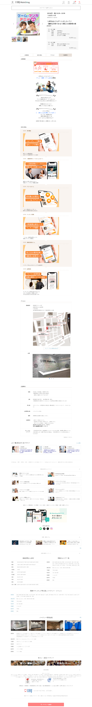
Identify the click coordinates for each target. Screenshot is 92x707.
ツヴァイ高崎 (19, 651)
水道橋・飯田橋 (72, 565)
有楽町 (56, 562)
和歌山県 (33, 564)
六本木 (75, 562)
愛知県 (18, 567)
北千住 (64, 563)
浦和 (57, 572)
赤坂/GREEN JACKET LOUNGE (67, 635)
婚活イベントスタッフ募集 (52, 505)
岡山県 (18, 579)
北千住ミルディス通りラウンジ (31, 635)
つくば (53, 575)
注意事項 (65, 55)
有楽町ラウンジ (57, 633)
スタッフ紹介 (42, 505)
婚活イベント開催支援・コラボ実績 (30, 505)
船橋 (56, 570)
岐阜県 (24, 567)
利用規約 (26, 685)
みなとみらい (57, 567)
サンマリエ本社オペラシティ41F (43, 635)
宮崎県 (30, 584)
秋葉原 (61, 563)
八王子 (60, 565)
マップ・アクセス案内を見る (51, 348)
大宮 (53, 572)
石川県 (21, 577)
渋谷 (78, 563)
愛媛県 (21, 582)
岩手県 (18, 572)
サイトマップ (70, 685)
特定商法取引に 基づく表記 (35, 685)
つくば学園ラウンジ (20, 646)
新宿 (53, 562)
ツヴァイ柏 (24, 641)
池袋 (77, 562)
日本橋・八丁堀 (65, 565)
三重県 (27, 567)
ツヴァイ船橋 (29, 641)
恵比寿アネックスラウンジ (73, 633)
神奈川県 (22, 562)
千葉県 (25, 562)
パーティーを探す (47, 704)
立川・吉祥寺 (68, 563)
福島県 (24, 572)
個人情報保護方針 (46, 685)
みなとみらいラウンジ (26, 639)
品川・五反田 (55, 563)
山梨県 (21, 574)
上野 (59, 563)
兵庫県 (24, 564)
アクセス (52, 55)
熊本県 (24, 584)
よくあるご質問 (55, 685)
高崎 (53, 580)
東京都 (18, 562)
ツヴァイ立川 (52, 635)
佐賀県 (21, 584)
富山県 (18, 577)
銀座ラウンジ (27, 633)
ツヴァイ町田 (58, 635)
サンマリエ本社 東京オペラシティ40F (35, 636)
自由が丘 (54, 565)
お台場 (57, 565)
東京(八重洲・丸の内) (64, 562)
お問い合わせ (63, 685)
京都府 (21, 564)
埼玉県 (28, 562)
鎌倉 (69, 567)
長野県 (24, 574)
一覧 (80, 548)
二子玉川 (75, 563)
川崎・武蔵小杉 (63, 567)
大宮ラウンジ (19, 644)
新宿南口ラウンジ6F (64, 633)
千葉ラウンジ (19, 641)
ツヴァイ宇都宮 (20, 649)
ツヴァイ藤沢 (33, 639)
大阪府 (18, 564)
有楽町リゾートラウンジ (42, 633)
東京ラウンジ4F (50, 633)
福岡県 (18, 584)
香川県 (18, 582)
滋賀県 (27, 564)
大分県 (27, 584)
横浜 (53, 567)
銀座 (58, 562)
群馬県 (37, 562)
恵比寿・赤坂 (70, 562)
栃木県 (34, 562)
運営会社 (21, 685)
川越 (55, 572)
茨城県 (31, 562)
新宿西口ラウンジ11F (21, 633)
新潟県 (18, 574)
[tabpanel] (28, 23)
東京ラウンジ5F (34, 633)
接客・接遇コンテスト (64, 505)
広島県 (21, 579)
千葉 (53, 570)
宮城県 (21, 572)
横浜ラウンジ (19, 639)
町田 (72, 563)
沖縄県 (37, 584)
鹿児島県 (33, 584)
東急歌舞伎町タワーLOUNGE (22, 636)
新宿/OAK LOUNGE (20, 635)
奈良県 (30, 564)
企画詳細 (27, 55)
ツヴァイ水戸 (27, 646)
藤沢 (67, 567)
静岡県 (21, 567)
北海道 (18, 569)
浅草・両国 (77, 565)
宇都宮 (53, 577)
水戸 (56, 575)
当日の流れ (39, 55)
